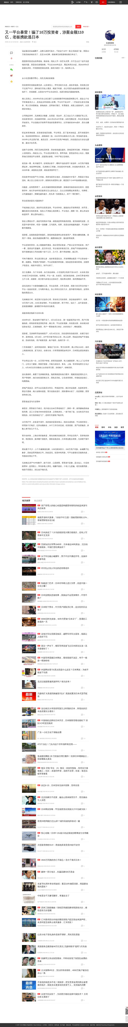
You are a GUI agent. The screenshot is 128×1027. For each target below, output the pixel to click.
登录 (103, 2)
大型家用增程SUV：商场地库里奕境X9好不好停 (59, 845)
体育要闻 (98, 196)
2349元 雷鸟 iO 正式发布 (104, 465)
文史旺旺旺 (26, 42)
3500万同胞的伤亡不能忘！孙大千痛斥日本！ (61, 860)
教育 (122, 427)
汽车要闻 (98, 341)
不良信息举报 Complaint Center (80, 1025)
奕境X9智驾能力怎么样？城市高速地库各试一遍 (59, 821)
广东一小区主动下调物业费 (50, 732)
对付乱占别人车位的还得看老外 (55, 568)
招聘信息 (56, 1025)
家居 (96, 427)
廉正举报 (92, 1025)
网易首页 (6, 2)
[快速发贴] (11, 53)
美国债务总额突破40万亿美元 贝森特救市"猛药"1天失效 (62, 946)
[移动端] (72, 2)
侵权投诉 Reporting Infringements (105, 1025)
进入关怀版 (26, 2)
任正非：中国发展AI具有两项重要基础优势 (109, 320)
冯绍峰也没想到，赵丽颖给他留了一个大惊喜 (110, 278)
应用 (11, 2)
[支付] (92, 2)
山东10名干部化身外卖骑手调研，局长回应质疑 (59, 934)
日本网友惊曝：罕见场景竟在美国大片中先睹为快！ (64, 809)
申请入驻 (85, 26)
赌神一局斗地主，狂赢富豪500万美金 (57, 872)
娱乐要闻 (98, 247)
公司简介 (45, 1025)
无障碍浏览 (19, 2)
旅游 (116, 427)
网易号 (13, 26)
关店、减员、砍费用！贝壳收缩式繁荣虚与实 (110, 122)
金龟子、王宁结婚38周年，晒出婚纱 (107, 273)
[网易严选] (86, 2)
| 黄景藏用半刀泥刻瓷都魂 (106, 409)
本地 (109, 427)
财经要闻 (98, 92)
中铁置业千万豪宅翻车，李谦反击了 (54, 896)
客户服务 (62, 1025)
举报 (87, 42)
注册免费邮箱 (111, 2)
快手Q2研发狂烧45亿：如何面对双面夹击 (109, 325)
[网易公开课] (78, 2)
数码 (103, 427)
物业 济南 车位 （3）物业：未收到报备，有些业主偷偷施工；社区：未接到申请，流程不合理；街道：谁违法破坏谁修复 (63, 771)
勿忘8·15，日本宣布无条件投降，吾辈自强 (60, 785)
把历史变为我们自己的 (110, 45)
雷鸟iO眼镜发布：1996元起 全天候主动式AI (109, 454)
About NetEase (37, 1025)
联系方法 (50, 1025)
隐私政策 (68, 1025)
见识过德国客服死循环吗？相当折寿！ (55, 681)
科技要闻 (98, 294)
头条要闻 (98, 145)
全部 (123, 57)
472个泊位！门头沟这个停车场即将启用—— (57, 744)
